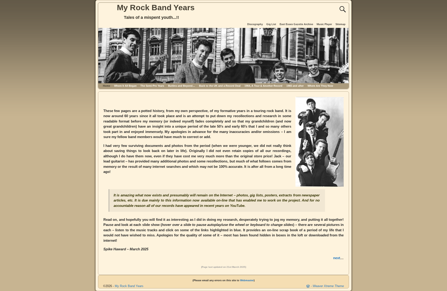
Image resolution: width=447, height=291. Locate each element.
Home (106, 85)
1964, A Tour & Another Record (263, 85)
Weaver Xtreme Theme (328, 286)
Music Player (324, 24)
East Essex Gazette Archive (296, 24)
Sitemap (340, 24)
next (336, 258)
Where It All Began (125, 85)
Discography (255, 24)
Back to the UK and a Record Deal (219, 85)
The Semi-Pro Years (152, 85)
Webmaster (247, 280)
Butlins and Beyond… (181, 85)
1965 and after (295, 85)
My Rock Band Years (156, 7)
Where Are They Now (320, 85)
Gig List (271, 24)
